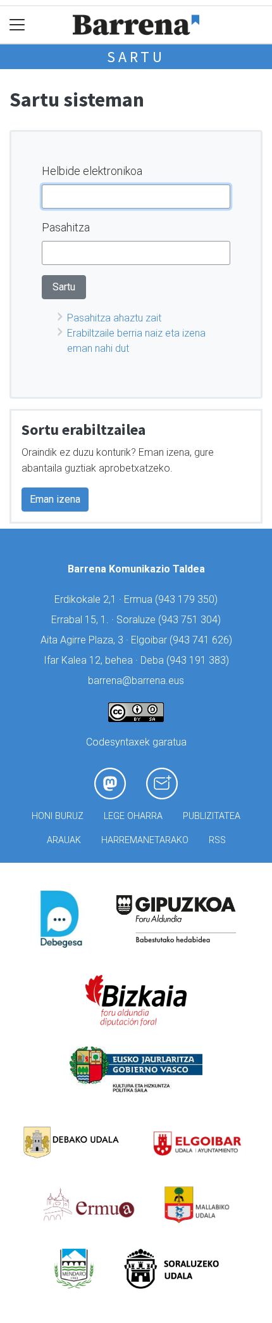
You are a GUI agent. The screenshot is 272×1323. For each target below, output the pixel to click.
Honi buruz (57, 816)
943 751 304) (191, 620)
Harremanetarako (145, 840)
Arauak (64, 840)
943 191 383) (199, 660)
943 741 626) (202, 640)
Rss (217, 840)
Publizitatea (211, 816)
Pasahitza (66, 227)
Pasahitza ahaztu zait (114, 318)
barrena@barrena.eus (136, 680)
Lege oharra (133, 816)
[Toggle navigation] (17, 25)
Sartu (136, 57)
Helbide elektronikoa (92, 170)
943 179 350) (188, 599)
